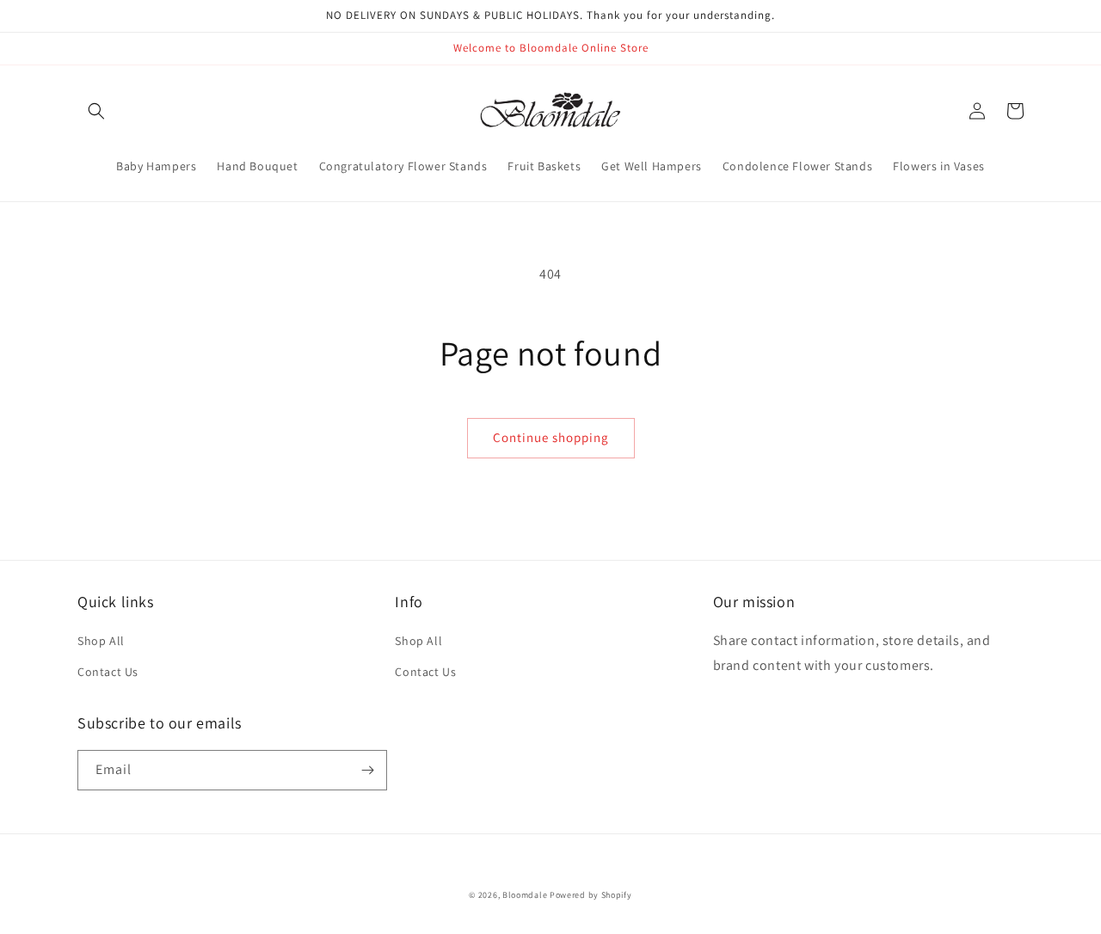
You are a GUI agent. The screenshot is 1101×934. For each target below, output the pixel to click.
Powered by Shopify (591, 894)
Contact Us (107, 671)
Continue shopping (551, 437)
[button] (96, 111)
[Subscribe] (367, 770)
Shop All (101, 640)
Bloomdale (524, 894)
